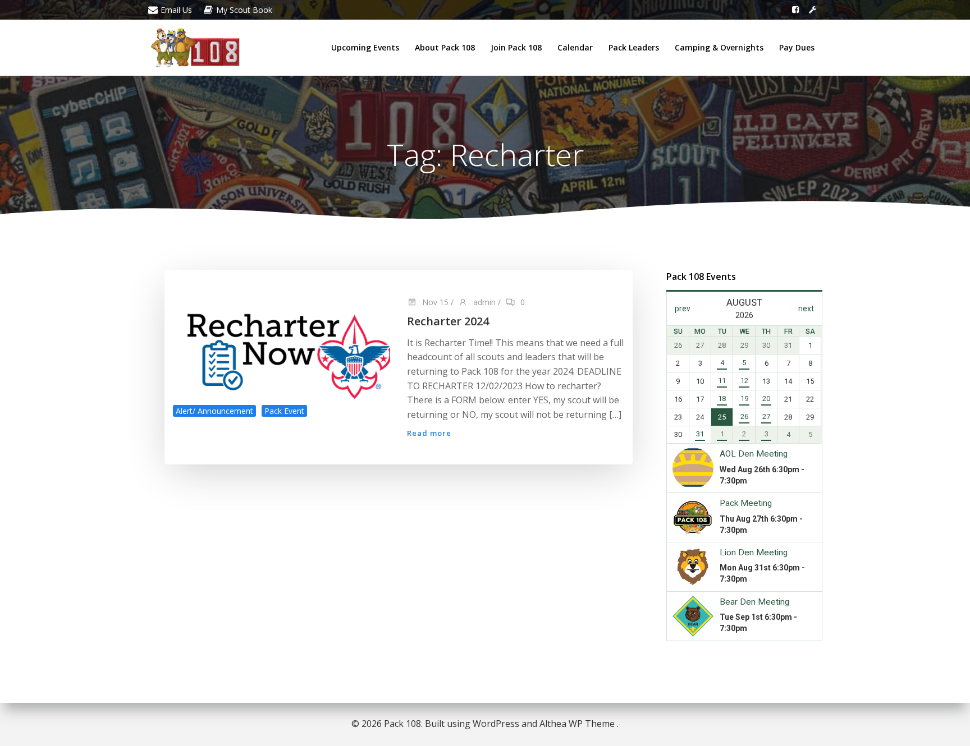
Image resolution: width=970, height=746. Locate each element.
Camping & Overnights (719, 47)
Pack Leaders (633, 47)
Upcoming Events (365, 47)
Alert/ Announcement (214, 411)
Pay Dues (797, 47)
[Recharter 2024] (281, 347)
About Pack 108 (445, 47)
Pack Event (284, 411)
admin (483, 302)
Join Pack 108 (516, 47)
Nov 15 (434, 302)
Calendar (575, 47)
